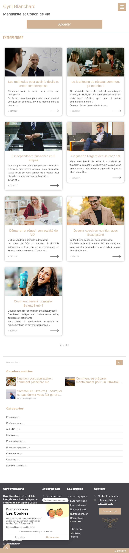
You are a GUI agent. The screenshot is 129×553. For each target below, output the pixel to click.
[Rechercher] (119, 362)
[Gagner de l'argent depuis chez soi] (95, 136)
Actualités (11, 429)
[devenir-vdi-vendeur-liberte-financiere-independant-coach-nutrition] (33, 210)
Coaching (11, 459)
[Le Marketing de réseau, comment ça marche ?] (95, 62)
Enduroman (12, 417)
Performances (13, 423)
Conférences (13, 453)
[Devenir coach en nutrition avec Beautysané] (95, 210)
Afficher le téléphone (108, 496)
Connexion (120, 550)
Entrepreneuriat (14, 441)
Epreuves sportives (16, 447)
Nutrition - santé (14, 465)
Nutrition (10, 435)
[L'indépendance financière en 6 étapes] (33, 136)
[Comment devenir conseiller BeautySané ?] (33, 281)
